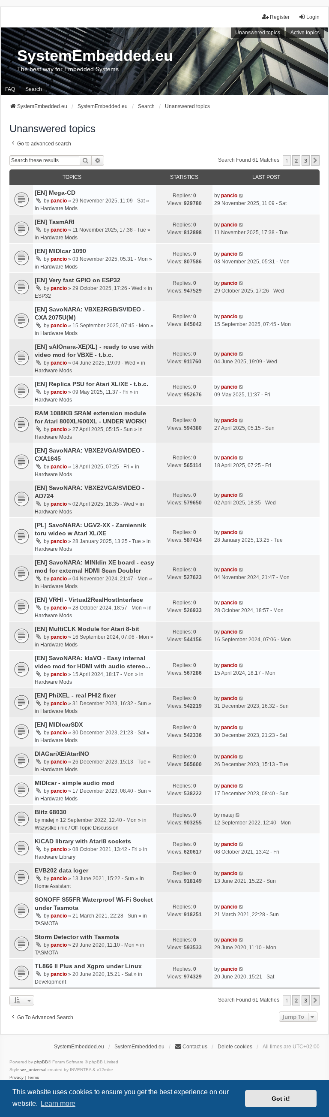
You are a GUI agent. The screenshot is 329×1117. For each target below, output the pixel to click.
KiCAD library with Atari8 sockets (83, 841)
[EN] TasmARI (55, 221)
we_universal (33, 1069)
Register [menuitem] (280, 17)
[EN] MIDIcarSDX (59, 724)
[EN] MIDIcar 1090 (60, 251)
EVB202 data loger (61, 870)
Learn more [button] (58, 1103)
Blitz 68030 (50, 812)
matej (48, 820)
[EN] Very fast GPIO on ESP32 (77, 280)
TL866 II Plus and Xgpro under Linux (88, 966)
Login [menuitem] (313, 17)
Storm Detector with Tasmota (77, 936)
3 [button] (305, 160)
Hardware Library (55, 857)
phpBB (41, 1062)
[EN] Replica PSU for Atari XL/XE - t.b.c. (91, 383)
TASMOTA (46, 924)
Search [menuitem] (33, 89)
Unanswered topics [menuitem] (257, 33)
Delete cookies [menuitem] (235, 1047)
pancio (59, 201)
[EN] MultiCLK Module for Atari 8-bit (87, 628)
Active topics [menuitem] (305, 33)
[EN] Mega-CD (55, 192)
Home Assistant (53, 886)
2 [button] (296, 160)
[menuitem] (16, 1077)
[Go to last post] (241, 195)
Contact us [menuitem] (194, 1047)
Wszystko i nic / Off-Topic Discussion (77, 828)
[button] (315, 160)
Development (50, 982)
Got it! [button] (281, 1098)
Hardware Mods (59, 208)
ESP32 (43, 296)
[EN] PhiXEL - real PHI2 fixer (75, 695)
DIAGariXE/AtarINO (62, 753)
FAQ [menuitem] (10, 89)
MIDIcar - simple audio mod (74, 782)
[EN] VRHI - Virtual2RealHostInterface (89, 599)
